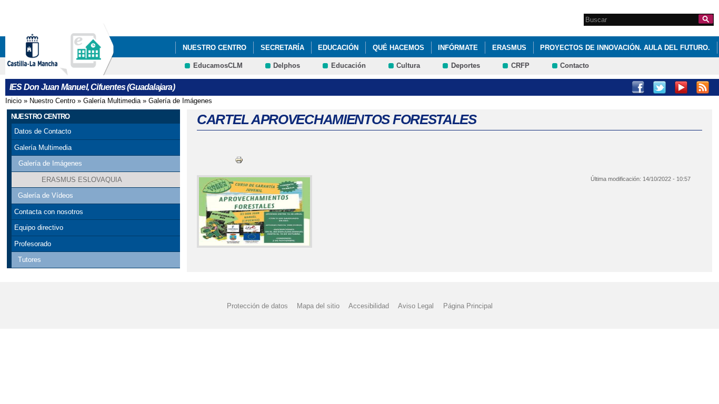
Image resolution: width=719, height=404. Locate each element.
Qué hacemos (398, 48)
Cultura (408, 65)
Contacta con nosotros (48, 212)
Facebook (638, 87)
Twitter (659, 87)
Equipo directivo (38, 227)
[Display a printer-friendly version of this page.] (239, 160)
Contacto (574, 65)
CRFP (520, 65)
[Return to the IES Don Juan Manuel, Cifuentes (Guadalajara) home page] (87, 70)
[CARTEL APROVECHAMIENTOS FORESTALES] (252, 211)
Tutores (29, 260)
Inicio (13, 101)
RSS (702, 87)
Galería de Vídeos (45, 195)
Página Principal (468, 306)
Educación (338, 48)
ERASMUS (509, 48)
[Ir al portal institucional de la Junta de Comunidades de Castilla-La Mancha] (45, 70)
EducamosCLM (218, 65)
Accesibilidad (368, 306)
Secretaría (282, 48)
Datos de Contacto (42, 131)
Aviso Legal (416, 306)
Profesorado (32, 244)
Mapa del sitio (318, 306)
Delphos (286, 65)
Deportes (465, 65)
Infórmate (458, 48)
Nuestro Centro (214, 48)
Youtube (681, 87)
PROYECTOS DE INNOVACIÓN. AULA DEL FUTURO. (625, 48)
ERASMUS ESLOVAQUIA (82, 180)
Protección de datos (257, 306)
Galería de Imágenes (180, 101)
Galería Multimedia (112, 101)
